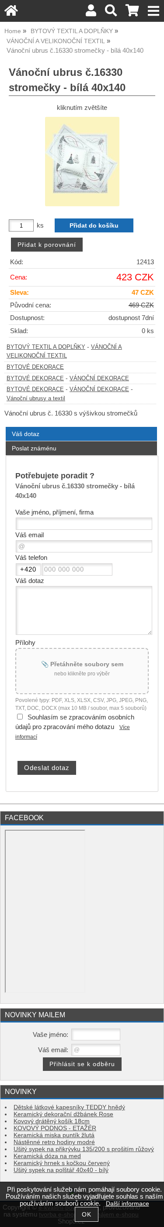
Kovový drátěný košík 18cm (52, 1121)
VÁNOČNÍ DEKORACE (99, 378)
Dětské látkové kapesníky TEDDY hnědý (69, 1107)
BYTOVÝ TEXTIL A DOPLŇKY (46, 347)
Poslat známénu (34, 448)
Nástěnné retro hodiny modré (54, 1142)
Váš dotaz (25, 433)
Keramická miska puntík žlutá (54, 1135)
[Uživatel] (91, 13)
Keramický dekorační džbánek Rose (63, 1114)
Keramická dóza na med (47, 1156)
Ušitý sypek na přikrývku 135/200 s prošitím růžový (84, 1149)
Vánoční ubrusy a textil (36, 398)
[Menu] (153, 11)
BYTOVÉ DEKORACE (35, 367)
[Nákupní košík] (132, 13)
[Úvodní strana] (11, 13)
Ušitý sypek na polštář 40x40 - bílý (61, 1170)
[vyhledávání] (111, 13)
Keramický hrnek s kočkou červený (62, 1163)
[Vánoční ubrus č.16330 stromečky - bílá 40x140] (82, 161)
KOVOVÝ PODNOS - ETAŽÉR (55, 1128)
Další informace (127, 1203)
